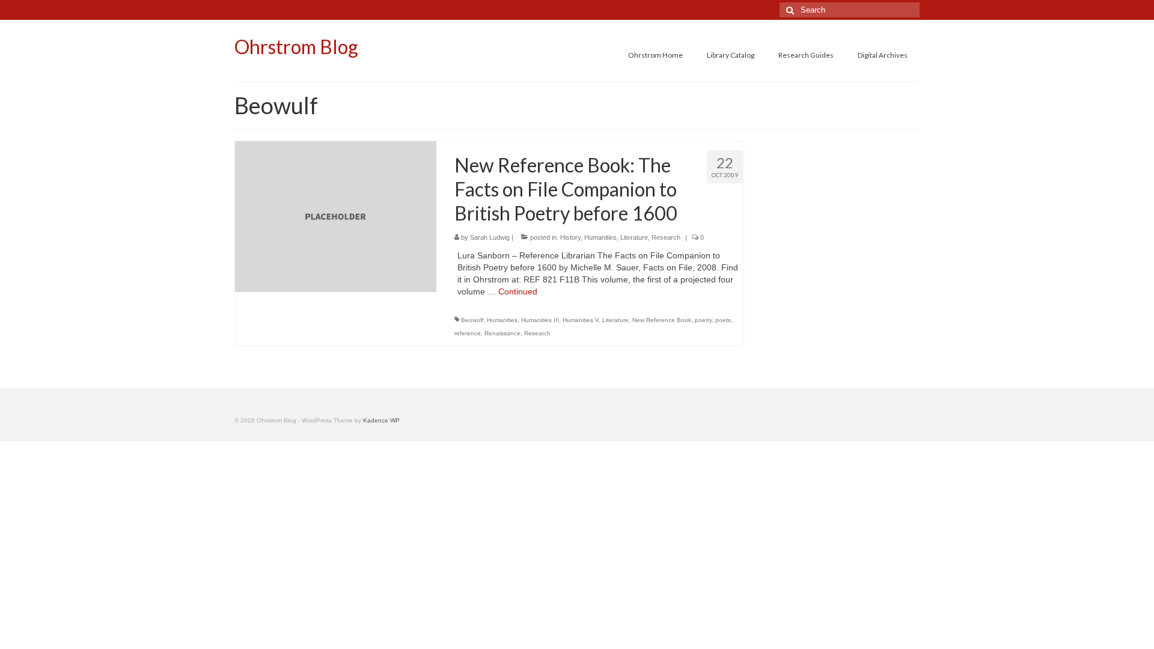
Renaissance (502, 333)
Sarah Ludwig (490, 237)
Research (666, 237)
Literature (634, 237)
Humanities (600, 237)
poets (723, 320)
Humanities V (581, 320)
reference (467, 333)
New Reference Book (661, 320)
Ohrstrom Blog (296, 46)
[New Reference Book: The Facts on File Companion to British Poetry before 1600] (335, 216)
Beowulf (472, 320)
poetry (703, 320)
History (570, 237)
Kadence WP (381, 420)
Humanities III (540, 320)
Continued (517, 291)
